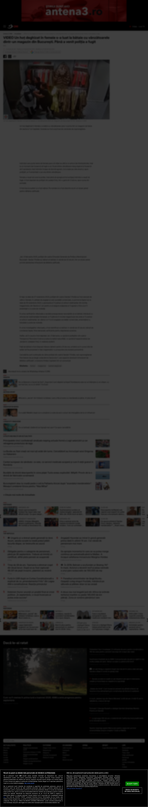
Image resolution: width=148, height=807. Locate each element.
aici (4, 797)
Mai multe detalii (29, 783)
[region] (74, 788)
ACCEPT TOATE (132, 784)
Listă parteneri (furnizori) (74, 788)
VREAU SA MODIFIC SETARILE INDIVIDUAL (132, 790)
